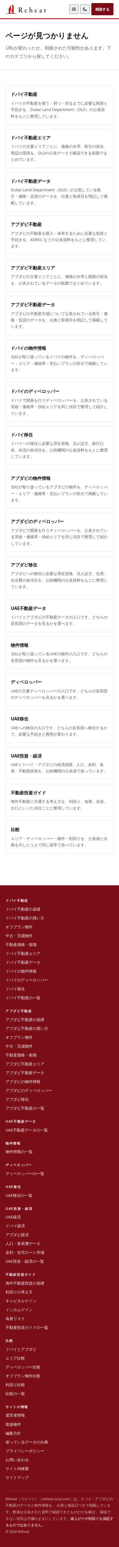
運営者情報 (15, 1415)
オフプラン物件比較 (23, 1375)
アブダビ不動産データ (25, 1072)
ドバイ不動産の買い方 (25, 918)
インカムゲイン (19, 1309)
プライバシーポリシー (25, 1450)
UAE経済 (13, 1216)
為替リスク (15, 1318)
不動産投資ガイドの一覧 (27, 1327)
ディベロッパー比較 (23, 1367)
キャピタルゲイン (21, 1300)
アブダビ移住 (17, 1099)
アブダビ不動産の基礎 (25, 1019)
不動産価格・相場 (21, 944)
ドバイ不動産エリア (23, 953)
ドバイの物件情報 (21, 971)
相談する (102, 9)
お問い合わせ (17, 1459)
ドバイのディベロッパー (27, 980)
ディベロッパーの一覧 (25, 1173)
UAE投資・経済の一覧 (25, 1261)
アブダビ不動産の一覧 (25, 1108)
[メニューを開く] (74, 9)
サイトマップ (17, 1477)
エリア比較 (15, 1358)
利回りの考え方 (19, 1292)
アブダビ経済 (17, 1234)
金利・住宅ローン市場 (25, 1252)
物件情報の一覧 (19, 1151)
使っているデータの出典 (27, 1442)
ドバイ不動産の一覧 (23, 997)
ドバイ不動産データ (23, 962)
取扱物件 (13, 1424)
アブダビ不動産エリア (25, 1063)
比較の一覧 (15, 1393)
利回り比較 (15, 1384)
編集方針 (13, 1433)
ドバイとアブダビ (21, 1349)
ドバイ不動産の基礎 (23, 909)
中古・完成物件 (19, 935)
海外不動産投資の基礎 (25, 1283)
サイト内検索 (17, 1468)
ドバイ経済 (15, 1225)
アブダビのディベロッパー (29, 1090)
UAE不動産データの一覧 (27, 1130)
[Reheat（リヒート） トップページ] (36, 9)
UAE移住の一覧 (19, 1195)
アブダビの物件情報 (23, 1081)
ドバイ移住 (15, 988)
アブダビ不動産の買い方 (27, 1028)
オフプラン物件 (19, 926)
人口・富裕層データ (23, 1243)
